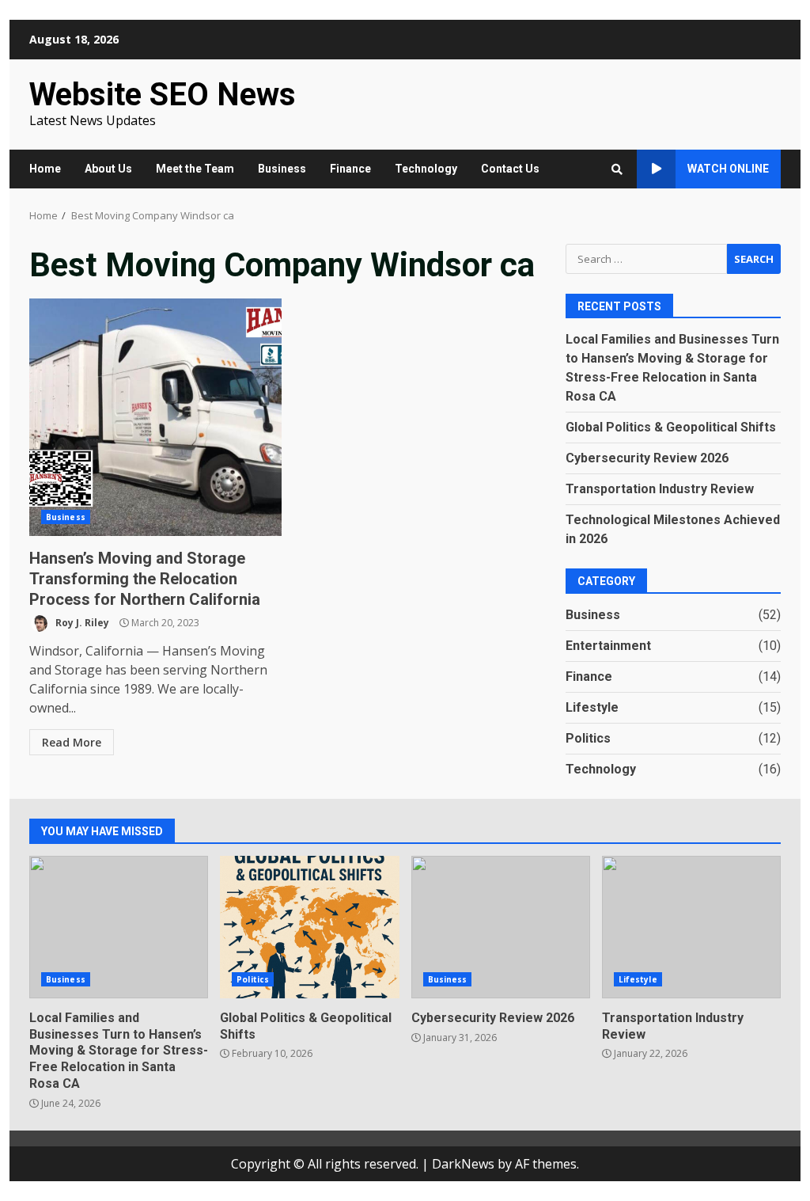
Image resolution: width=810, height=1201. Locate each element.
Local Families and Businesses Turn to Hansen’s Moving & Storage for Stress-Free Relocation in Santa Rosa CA (118, 927)
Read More (71, 742)
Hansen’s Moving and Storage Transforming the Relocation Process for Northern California (155, 417)
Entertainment (608, 645)
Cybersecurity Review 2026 (647, 458)
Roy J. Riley (81, 622)
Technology (426, 168)
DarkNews (463, 1163)
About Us (108, 168)
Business (282, 168)
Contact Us (510, 168)
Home (45, 168)
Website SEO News (162, 94)
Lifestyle (592, 707)
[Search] (617, 169)
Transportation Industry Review (660, 488)
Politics (588, 738)
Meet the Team (195, 168)
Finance (350, 168)
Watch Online (728, 168)
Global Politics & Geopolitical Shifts (671, 427)
